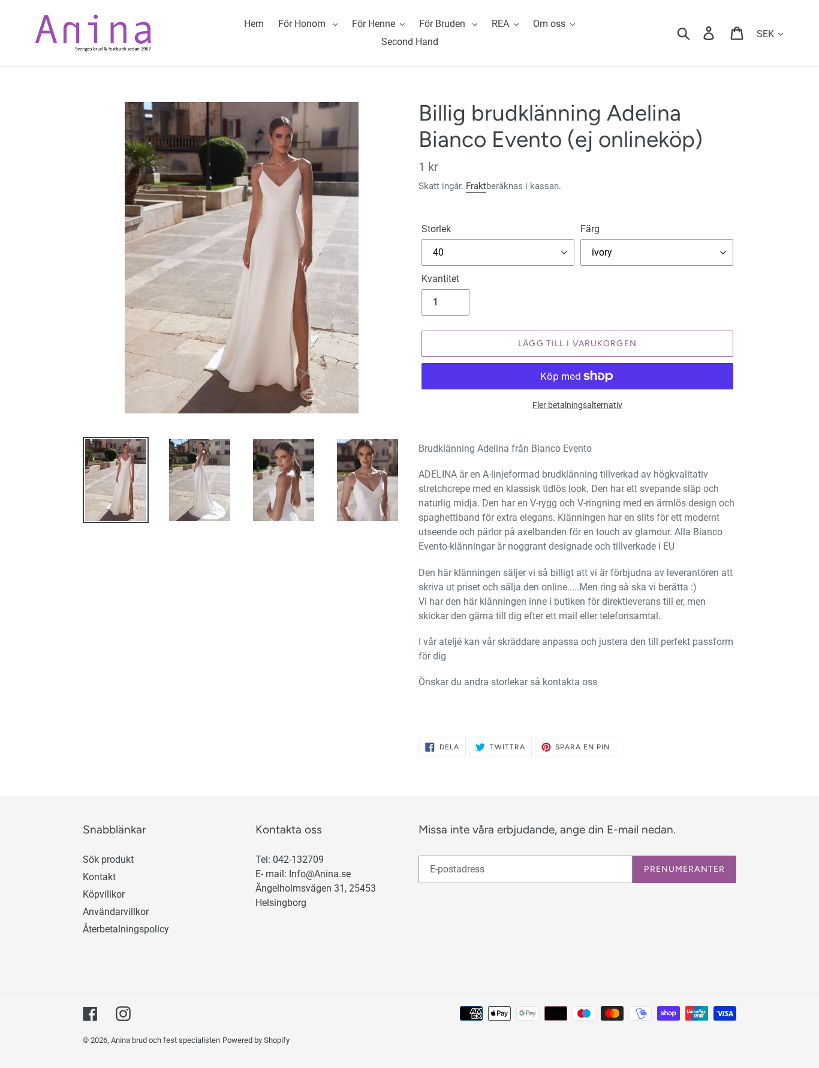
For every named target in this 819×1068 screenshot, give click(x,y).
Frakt (476, 186)
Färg (590, 229)
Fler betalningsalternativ (577, 405)
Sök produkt (108, 859)
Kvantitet (440, 278)
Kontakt (99, 877)
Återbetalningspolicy (126, 929)
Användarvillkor (116, 911)
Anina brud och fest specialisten (165, 1040)
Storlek (436, 229)
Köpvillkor (104, 894)
